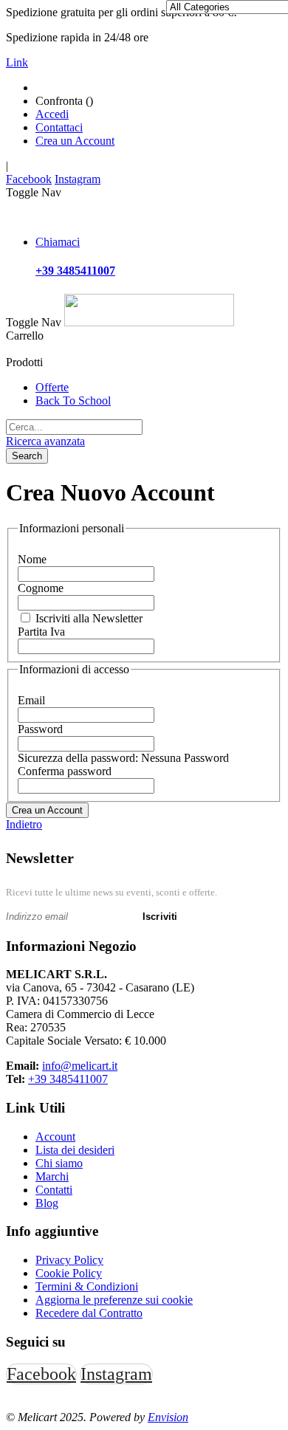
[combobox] (74, 427)
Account (55, 1136)
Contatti (53, 1189)
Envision (168, 1417)
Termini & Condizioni (86, 1286)
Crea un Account (74, 140)
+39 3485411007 (68, 1079)
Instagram (77, 179)
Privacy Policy (69, 1260)
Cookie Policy (68, 1273)
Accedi (52, 114)
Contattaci (59, 127)
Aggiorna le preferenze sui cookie (114, 1299)
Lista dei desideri (74, 1150)
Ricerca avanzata (45, 441)
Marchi (52, 1176)
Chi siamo (59, 1163)
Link (17, 62)
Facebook (29, 179)
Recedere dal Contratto (89, 1313)
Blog (46, 1203)
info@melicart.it (79, 1065)
